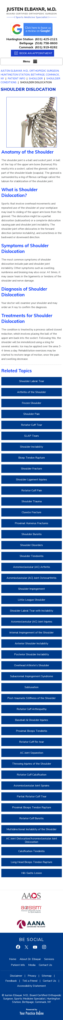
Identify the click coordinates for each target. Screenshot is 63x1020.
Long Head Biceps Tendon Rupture (31, 862)
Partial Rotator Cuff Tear (31, 796)
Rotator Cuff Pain (31, 490)
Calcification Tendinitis (31, 851)
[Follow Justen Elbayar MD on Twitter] (27, 947)
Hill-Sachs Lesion (31, 873)
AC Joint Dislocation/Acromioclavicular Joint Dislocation (31, 840)
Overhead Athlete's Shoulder (31, 665)
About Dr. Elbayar (30, 959)
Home (12, 959)
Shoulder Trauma (32, 501)
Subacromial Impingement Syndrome (31, 676)
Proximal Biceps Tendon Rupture (31, 807)
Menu (26, 61)
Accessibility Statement (31, 986)
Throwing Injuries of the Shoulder (31, 764)
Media (31, 965)
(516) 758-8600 (46, 43)
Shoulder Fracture (31, 468)
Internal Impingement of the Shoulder (31, 632)
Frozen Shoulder (31, 403)
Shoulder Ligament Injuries (31, 479)
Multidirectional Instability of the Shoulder (31, 829)
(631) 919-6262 (46, 47)
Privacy (32, 976)
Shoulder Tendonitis (32, 556)
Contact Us (45, 965)
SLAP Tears (31, 436)
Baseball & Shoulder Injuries (31, 720)
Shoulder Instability (31, 447)
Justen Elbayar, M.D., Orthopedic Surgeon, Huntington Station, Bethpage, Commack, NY (30, 74)
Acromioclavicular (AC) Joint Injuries (31, 622)
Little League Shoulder (31, 600)
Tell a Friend (29, 981)
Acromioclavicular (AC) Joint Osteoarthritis (31, 578)
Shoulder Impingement (31, 589)
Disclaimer (16, 976)
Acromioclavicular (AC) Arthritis (31, 567)
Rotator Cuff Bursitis (31, 818)
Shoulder (36, 78)
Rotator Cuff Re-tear (31, 742)
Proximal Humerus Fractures (31, 523)
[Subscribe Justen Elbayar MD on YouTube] (35, 947)
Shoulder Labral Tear (31, 381)
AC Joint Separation (31, 753)
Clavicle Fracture (31, 512)
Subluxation (31, 687)
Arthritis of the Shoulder (31, 392)
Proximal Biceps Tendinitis (31, 731)
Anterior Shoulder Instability (31, 643)
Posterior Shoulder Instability (31, 654)
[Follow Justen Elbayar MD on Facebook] (19, 947)
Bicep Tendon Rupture (31, 458)
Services (49, 959)
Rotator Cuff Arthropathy (32, 709)
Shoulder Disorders (31, 545)
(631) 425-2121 (46, 39)
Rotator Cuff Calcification (31, 775)
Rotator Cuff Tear (31, 425)
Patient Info (16, 78)
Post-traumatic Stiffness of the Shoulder (31, 698)
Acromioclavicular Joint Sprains (31, 785)
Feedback (11, 981)
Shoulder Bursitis (32, 534)
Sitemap (47, 976)
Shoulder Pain (31, 414)
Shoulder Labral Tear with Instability (31, 611)
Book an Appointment (35, 53)
